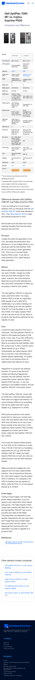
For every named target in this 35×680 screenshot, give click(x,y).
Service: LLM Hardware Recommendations (17, 662)
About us (6, 642)
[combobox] (16, 55)
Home (5, 660)
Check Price (15, 170)
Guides (6, 664)
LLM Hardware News (10, 671)
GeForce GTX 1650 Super (27, 75)
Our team (6, 644)
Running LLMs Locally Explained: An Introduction (14, 668)
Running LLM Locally (10, 666)
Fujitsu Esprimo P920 (18, 214)
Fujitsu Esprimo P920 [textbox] (28, 55)
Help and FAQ (8, 673)
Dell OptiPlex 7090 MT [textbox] (16, 55)
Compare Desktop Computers (13, 675)
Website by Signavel (20, 631)
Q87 (24, 71)
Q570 (13, 71)
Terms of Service (9, 648)
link (13, 165)
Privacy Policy (8, 646)
